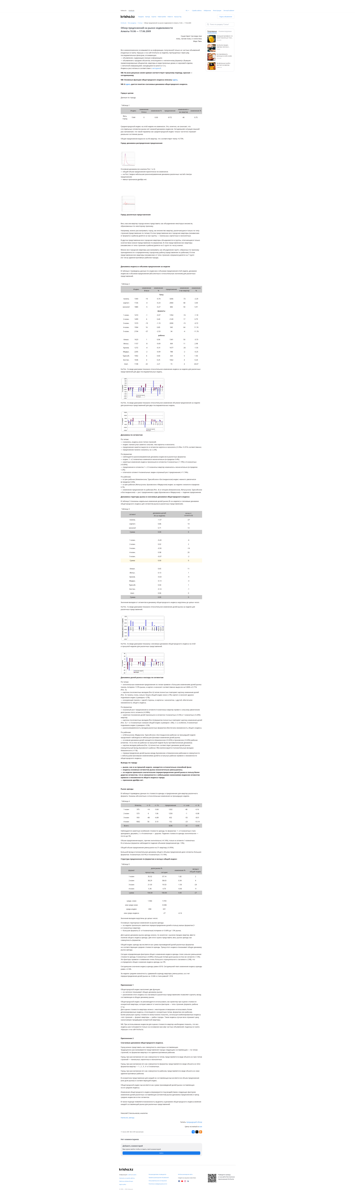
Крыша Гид (177, 8)
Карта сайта (122, 1184)
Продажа (141, 8)
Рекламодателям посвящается (157, 1174)
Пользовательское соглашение (158, 1181)
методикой (156, 60)
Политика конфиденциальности (158, 1184)
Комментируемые (225, 23)
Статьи (140, 14)
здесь (175, 71)
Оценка (153, 8)
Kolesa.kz (123, 2)
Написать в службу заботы (127, 1178)
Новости (170, 8)
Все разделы (132, 14)
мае (200, 1118)
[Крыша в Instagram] (185, 1181)
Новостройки (162, 8)
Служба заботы (197, 2)
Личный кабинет (228, 2)
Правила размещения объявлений (159, 1177)
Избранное (207, 2)
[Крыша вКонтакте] (188, 1181)
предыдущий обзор (194, 1114)
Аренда (147, 8)
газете (134, 1174)
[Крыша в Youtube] (182, 1181)
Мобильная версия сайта (185, 1174)
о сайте (129, 1174)
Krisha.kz (123, 14)
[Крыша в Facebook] (179, 1181)
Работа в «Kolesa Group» (126, 1181)
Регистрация (217, 2)
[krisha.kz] (126, 1169)
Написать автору (127, 1109)
